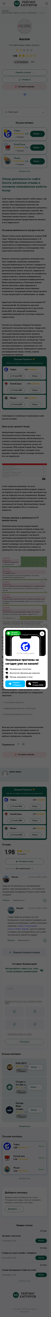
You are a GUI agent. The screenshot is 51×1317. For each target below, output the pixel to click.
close (42, 633)
